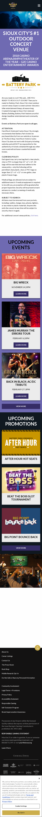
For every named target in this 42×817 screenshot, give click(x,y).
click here (34, 215)
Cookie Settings (21, 806)
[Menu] (39, 5)
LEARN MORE (21, 294)
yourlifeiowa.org (25, 743)
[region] (21, 796)
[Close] (39, 778)
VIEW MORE (21, 406)
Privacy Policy (7, 801)
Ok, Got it (20, 813)
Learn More (6, 748)
